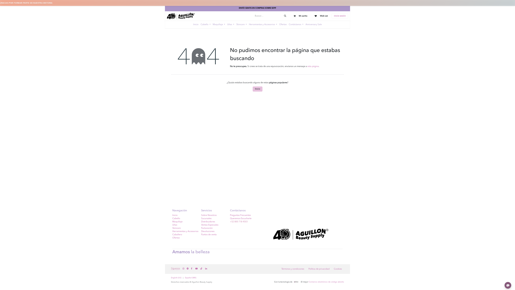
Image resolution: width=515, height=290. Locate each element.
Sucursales (206, 219)
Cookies (338, 269)
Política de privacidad (319, 269)
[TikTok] (201, 268)
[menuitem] (196, 24)
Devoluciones (207, 231)
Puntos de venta (209, 235)
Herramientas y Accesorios (185, 231)
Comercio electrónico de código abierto (326, 282)
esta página (313, 66)
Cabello (176, 219)
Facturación (207, 228)
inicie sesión (340, 16)
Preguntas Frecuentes (240, 215)
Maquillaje (177, 222)
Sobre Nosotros (209, 215)
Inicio (257, 89)
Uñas (174, 225)
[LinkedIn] (206, 268)
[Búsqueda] (285, 15)
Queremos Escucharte (240, 219)
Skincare (176, 228)
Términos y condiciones (292, 269)
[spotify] (188, 268)
